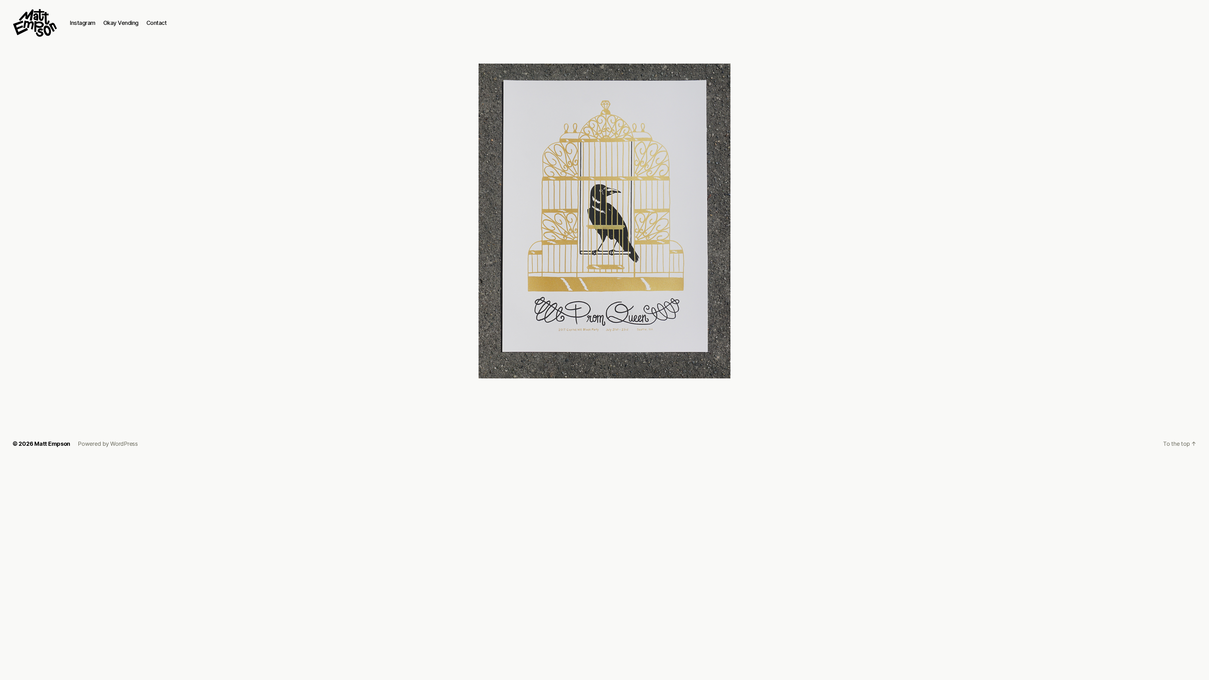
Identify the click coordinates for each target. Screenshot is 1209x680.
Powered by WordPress (108, 443)
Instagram (82, 23)
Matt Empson (52, 443)
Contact (156, 23)
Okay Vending (121, 23)
